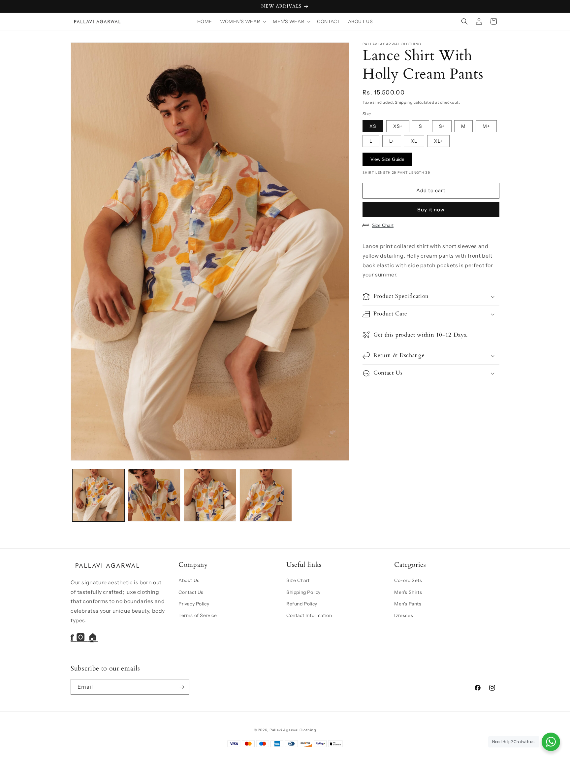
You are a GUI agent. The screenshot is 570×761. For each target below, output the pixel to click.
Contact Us (191, 592)
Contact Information (309, 615)
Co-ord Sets (408, 580)
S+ (442, 126)
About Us (189, 580)
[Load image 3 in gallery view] (210, 495)
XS (372, 126)
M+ (486, 126)
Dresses (403, 615)
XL (414, 141)
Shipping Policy (303, 592)
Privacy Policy (193, 603)
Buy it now (431, 209)
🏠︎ (93, 637)
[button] (242, 21)
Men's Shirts (408, 592)
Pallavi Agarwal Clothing (292, 730)
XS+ (397, 126)
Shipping (404, 102)
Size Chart (383, 225)
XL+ (438, 141)
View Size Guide (387, 159)
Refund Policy (301, 603)
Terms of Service (197, 615)
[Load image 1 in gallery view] (98, 495)
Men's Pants (408, 603)
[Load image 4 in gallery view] (265, 495)
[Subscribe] (181, 687)
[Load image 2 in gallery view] (154, 495)
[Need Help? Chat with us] (551, 742)
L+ (391, 141)
